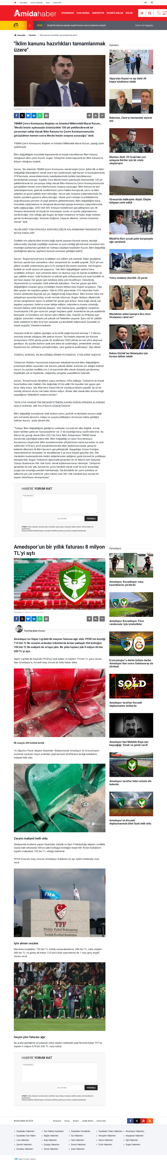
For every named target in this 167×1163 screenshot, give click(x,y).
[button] (89, 115)
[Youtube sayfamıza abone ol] (143, 1120)
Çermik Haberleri (24, 1144)
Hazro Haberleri (106, 1140)
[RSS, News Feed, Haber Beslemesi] (150, 1120)
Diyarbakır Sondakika (80, 1131)
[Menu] (142, 13)
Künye (67, 1121)
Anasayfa (21, 35)
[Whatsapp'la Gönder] (40, 115)
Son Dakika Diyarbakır (54, 1131)
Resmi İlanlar (115, 13)
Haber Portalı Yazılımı (27, 1159)
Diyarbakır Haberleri (25, 1131)
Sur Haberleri (77, 1135)
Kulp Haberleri (50, 1140)
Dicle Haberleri (105, 1144)
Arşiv (48, 3)
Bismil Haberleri (78, 1144)
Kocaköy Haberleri (24, 1149)
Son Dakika (83, 13)
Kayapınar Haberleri (135, 1135)
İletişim (76, 1121)
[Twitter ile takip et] (137, 1120)
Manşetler (23, 3)
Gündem (32, 35)
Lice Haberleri (22, 1140)
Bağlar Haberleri (51, 1135)
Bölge (129, 13)
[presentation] (23, 25)
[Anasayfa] (15, 3)
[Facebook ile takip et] (130, 1120)
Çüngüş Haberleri (51, 1144)
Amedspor (98, 13)
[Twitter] (22, 115)
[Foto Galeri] (151, 2)
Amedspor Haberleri (135, 1131)
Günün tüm (144, 25)
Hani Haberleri (77, 1140)
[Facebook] (16, 115)
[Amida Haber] (35, 13)
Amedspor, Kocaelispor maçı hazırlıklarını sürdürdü (70, 25)
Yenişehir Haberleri (107, 1135)
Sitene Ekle (57, 3)
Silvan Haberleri (51, 1149)
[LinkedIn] (34, 115)
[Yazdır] (46, 115)
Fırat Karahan (30, 631)
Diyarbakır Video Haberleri (110, 1131)
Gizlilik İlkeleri (87, 1121)
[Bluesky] (28, 115)
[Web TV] (145, 2)
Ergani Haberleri (133, 1144)
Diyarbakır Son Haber (26, 1135)
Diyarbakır (67, 13)
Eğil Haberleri (132, 1140)
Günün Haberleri (37, 3)
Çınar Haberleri (78, 1149)
